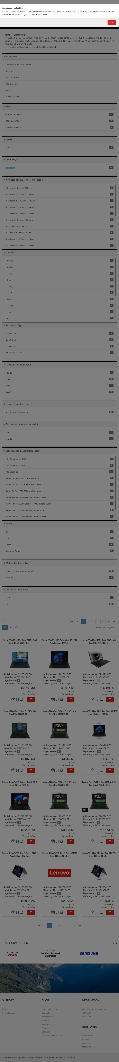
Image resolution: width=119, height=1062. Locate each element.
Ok (111, 22)
